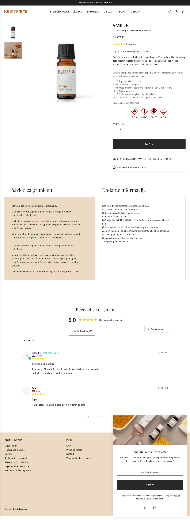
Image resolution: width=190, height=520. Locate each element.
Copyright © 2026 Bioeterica (15, 509)
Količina (118, 123)
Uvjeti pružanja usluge (154, 498)
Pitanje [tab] (27, 340)
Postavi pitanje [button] (158, 329)
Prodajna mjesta (74, 449)
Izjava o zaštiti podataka (16, 462)
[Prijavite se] (176, 11)
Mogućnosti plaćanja (14, 449)
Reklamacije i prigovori (15, 458)
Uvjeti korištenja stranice (16, 466)
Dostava (8, 453)
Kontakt (70, 453)
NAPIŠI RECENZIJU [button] (82, 331)
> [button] (107, 416)
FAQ (68, 445)
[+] (125, 129)
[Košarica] (184, 11)
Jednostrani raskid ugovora (17, 470)
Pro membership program (78, 458)
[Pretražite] (169, 11)
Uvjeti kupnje (11, 445)
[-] (115, 129)
